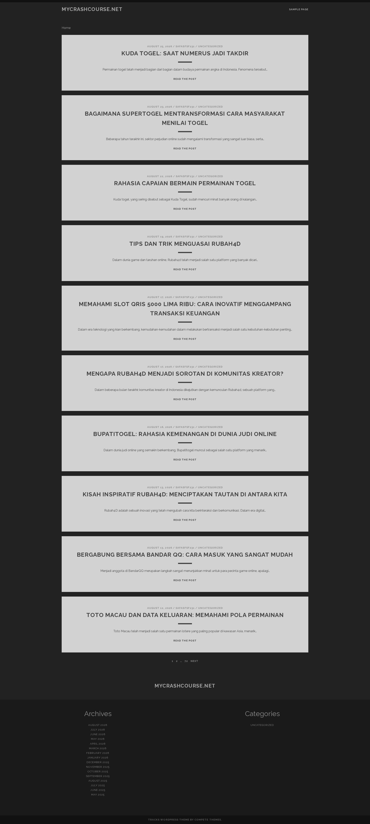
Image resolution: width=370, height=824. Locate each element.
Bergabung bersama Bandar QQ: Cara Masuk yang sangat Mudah (185, 554)
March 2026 (98, 748)
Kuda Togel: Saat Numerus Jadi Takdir (185, 53)
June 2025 (97, 790)
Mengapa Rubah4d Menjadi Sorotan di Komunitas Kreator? (185, 373)
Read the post (185, 78)
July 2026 (98, 729)
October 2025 (97, 771)
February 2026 (97, 753)
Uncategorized (210, 46)
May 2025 (97, 794)
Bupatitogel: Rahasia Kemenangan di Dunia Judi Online (185, 434)
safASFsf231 (185, 46)
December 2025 (98, 762)
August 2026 (97, 725)
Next (194, 661)
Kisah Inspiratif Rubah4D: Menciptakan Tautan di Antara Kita (185, 494)
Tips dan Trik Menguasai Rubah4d (185, 243)
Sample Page (298, 9)
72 (186, 661)
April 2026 (98, 743)
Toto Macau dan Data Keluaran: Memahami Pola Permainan (185, 615)
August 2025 (97, 780)
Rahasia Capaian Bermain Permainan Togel (185, 183)
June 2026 (97, 734)
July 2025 (98, 785)
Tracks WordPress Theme (168, 819)
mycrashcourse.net (92, 9)
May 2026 (98, 738)
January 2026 (97, 757)
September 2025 (98, 776)
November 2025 (97, 766)
